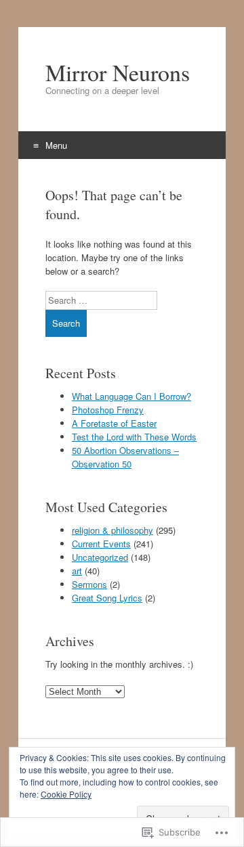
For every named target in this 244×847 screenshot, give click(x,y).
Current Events (101, 543)
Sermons (89, 584)
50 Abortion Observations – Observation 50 (125, 457)
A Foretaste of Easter (114, 423)
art (77, 570)
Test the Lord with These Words (134, 436)
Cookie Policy (66, 794)
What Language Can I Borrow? (131, 396)
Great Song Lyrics (107, 597)
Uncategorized (100, 557)
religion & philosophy (112, 530)
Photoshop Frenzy (108, 409)
